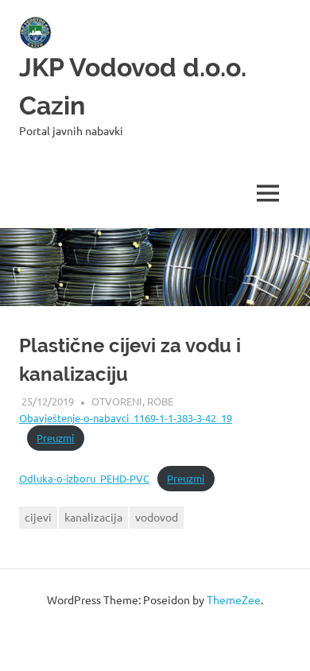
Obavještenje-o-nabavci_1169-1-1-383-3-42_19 (125, 418)
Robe (160, 401)
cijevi (38, 517)
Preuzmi (55, 437)
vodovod (156, 517)
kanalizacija (93, 517)
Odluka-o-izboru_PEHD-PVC (84, 478)
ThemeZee (234, 599)
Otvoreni (116, 401)
